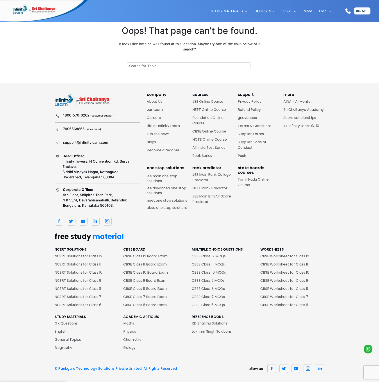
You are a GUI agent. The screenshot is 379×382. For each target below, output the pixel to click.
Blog (323, 11)
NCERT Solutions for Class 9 (78, 280)
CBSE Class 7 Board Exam (145, 296)
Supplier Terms (251, 133)
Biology (129, 347)
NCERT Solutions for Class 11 (78, 264)
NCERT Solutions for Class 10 (78, 272)
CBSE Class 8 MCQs (208, 288)
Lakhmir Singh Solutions (212, 331)
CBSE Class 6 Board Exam (145, 304)
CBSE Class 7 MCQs (208, 296)
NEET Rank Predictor (209, 188)
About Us (154, 101)
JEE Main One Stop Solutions (162, 178)
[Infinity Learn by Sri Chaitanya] (44, 11)
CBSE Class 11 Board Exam (145, 264)
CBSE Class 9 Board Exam (144, 280)
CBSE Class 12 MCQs (209, 256)
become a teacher (163, 150)
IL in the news (158, 133)
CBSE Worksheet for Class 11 (284, 264)
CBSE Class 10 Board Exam (145, 272)
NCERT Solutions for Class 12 (78, 256)
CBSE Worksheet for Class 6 (284, 304)
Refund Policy (249, 109)
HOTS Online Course (209, 139)
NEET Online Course (209, 109)
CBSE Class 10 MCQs (209, 272)
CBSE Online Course (209, 131)
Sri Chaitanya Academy (303, 109)
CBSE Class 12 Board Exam (145, 256)
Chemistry (132, 339)
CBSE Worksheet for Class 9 (284, 280)
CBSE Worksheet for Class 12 (284, 256)
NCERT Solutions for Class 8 (78, 288)
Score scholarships (299, 117)
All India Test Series (208, 147)
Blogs (151, 142)
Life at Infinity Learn (163, 125)
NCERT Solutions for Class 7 (78, 296)
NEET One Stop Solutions (167, 200)
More (308, 11)
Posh (242, 155)
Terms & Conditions (255, 125)
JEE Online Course (207, 101)
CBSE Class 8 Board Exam (145, 288)
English (60, 331)
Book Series (202, 155)
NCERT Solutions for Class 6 (78, 304)
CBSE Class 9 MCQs (208, 280)
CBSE (287, 11)
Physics (129, 331)
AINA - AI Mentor (297, 101)
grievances (247, 117)
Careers (154, 117)
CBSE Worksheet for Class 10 (284, 272)
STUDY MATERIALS (227, 11)
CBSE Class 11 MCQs (208, 264)
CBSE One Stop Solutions (167, 207)
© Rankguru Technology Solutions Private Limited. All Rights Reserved (116, 368)
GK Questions (66, 323)
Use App (361, 11)
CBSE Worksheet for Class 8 (284, 288)
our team (155, 109)
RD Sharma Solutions (209, 323)
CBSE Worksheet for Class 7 (284, 296)
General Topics (68, 339)
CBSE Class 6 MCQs (208, 304)
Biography (63, 347)
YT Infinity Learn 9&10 (301, 125)
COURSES (262, 11)
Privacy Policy (249, 101)
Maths (128, 323)
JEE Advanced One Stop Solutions (166, 190)
